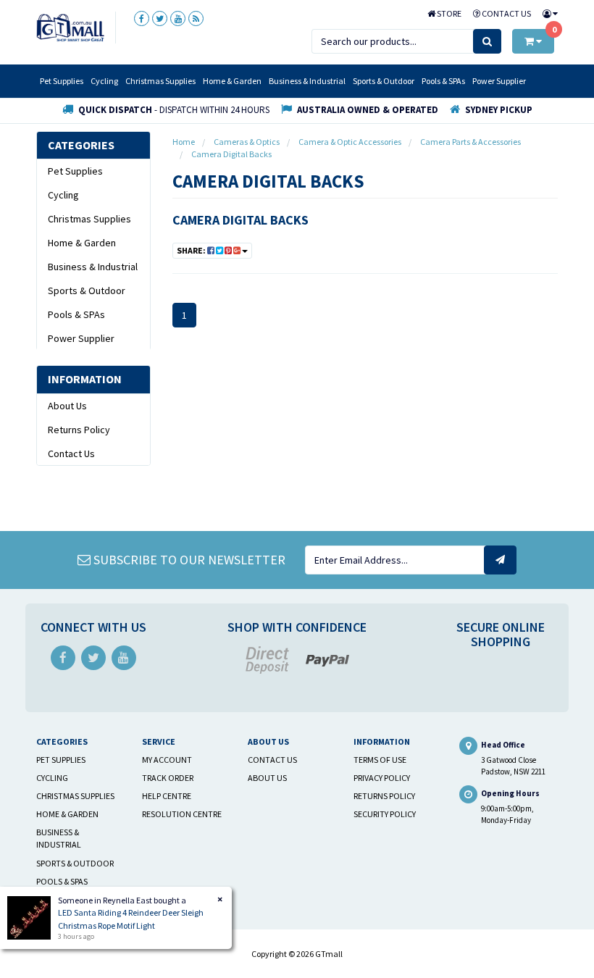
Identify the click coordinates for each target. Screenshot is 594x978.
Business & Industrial (307, 80)
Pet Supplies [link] (75, 170)
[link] (141, 18)
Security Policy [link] (385, 813)
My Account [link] (167, 759)
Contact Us (505, 13)
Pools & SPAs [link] (76, 314)
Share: (192, 250)
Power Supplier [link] (81, 338)
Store (448, 13)
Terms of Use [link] (380, 759)
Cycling (104, 80)
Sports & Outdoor (383, 80)
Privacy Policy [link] (382, 777)
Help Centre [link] (166, 795)
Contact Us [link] (71, 453)
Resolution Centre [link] (182, 813)
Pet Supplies (61, 80)
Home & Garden (232, 80)
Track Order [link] (167, 777)
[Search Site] (487, 41)
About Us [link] (67, 405)
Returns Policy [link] (79, 429)
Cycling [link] (63, 194)
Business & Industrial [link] (93, 266)
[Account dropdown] (547, 13)
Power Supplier (499, 80)
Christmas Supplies (160, 80)
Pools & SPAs (443, 80)
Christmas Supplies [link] (89, 218)
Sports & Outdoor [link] (86, 290)
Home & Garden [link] (82, 242)
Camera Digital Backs (240, 220)
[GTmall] (70, 26)
